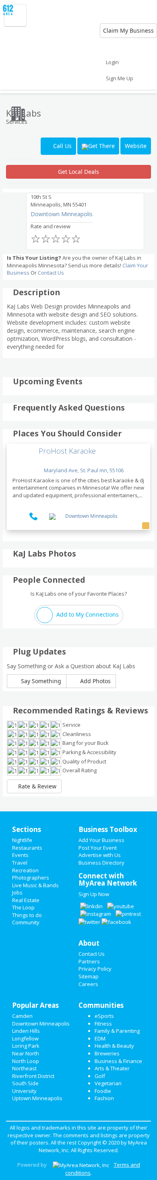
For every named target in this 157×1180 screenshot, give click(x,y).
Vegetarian (108, 1083)
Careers (88, 984)
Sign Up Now (93, 894)
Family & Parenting (117, 1030)
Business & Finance (118, 1061)
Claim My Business (128, 30)
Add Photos (94, 681)
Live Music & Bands (35, 885)
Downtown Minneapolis (62, 214)
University (24, 1091)
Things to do (27, 915)
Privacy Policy (95, 968)
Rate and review (56, 234)
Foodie (103, 1091)
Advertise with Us (99, 855)
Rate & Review (36, 786)
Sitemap (88, 976)
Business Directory (101, 862)
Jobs (17, 892)
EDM (100, 1038)
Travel (19, 862)
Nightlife (22, 840)
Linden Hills (26, 1030)
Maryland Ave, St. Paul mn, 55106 (83, 470)
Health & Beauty (114, 1045)
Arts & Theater (112, 1068)
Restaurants (27, 847)
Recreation (25, 870)
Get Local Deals (78, 171)
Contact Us (51, 272)
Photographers (30, 877)
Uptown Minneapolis (37, 1098)
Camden (22, 1015)
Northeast (24, 1068)
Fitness (103, 1023)
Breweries (107, 1053)
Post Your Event (97, 847)
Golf (100, 1076)
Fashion (104, 1098)
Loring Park (25, 1045)
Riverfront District (33, 1076)
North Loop (25, 1061)
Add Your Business (101, 840)
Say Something (40, 681)
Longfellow (25, 1038)
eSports (104, 1015)
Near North (25, 1053)
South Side (25, 1083)
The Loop (23, 907)
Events (20, 855)
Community (25, 922)
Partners (89, 961)
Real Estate (25, 900)
